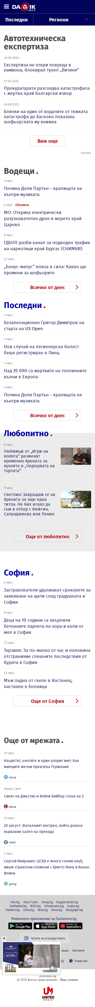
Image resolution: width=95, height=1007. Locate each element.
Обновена (22, 205)
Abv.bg (15, 902)
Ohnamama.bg (54, 906)
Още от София (47, 701)
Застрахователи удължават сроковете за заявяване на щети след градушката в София (47, 596)
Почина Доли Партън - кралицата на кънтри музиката (43, 191)
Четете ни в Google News (48, 938)
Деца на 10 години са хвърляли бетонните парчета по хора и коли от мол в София (44, 626)
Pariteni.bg (13, 910)
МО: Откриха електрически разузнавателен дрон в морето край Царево (43, 218)
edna (12, 806)
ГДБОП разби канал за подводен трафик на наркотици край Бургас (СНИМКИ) (47, 245)
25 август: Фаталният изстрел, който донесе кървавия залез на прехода (43, 828)
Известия (81, 961)
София (17, 573)
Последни (16, 20)
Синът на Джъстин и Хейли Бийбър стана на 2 (44, 796)
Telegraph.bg (74, 910)
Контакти (78, 950)
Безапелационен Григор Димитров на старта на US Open (44, 325)
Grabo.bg (73, 906)
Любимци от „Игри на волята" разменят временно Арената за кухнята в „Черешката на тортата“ (29, 461)
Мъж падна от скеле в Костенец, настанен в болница (38, 683)
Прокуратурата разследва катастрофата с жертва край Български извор (47, 91)
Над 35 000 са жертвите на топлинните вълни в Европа (45, 374)
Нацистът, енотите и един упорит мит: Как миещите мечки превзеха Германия (41, 763)
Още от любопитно (47, 536)
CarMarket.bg (18, 906)
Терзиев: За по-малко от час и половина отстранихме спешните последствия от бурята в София (47, 656)
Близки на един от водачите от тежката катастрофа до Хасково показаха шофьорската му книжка (46, 116)
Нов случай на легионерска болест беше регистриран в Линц (41, 349)
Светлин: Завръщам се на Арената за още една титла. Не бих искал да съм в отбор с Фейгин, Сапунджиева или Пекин (29, 504)
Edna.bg (28, 910)
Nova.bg (56, 910)
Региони (58, 20)
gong (13, 884)
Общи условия (69, 979)
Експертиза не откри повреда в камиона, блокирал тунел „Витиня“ (41, 67)
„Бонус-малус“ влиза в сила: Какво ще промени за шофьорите (45, 269)
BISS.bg (35, 906)
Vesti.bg (43, 910)
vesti (12, 842)
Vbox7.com (30, 902)
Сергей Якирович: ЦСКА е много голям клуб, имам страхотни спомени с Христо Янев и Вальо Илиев (46, 867)
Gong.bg (47, 902)
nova (12, 777)
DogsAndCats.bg (67, 902)
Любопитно (26, 433)
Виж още (48, 141)
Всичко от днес (47, 287)
